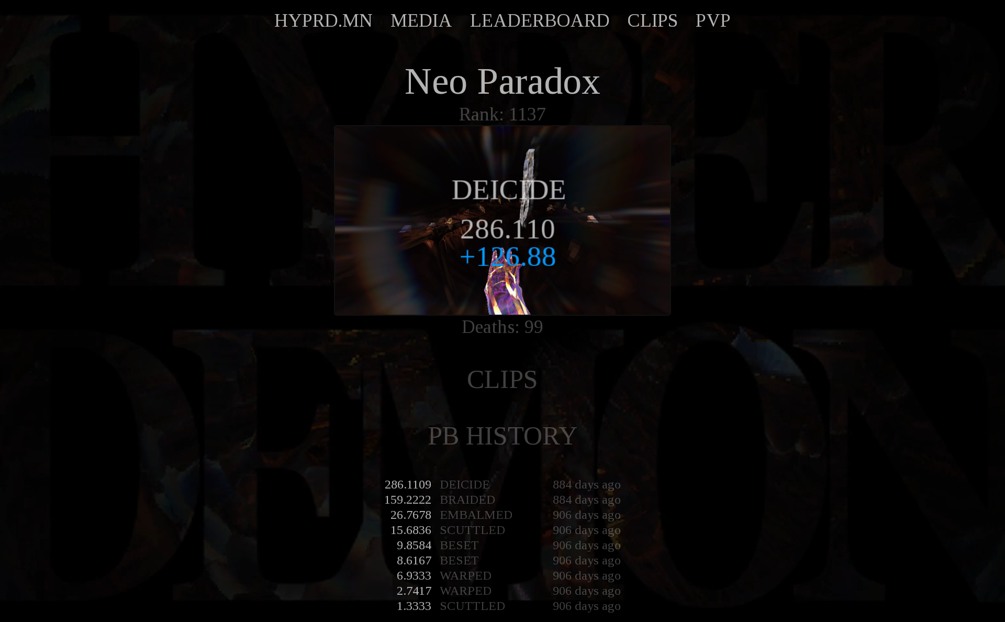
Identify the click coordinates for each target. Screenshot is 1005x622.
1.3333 (414, 606)
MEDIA (421, 20)
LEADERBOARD (540, 20)
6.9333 (414, 575)
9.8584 (414, 545)
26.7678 (410, 514)
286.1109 (408, 484)
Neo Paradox (502, 81)
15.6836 (410, 530)
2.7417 (414, 590)
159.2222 (407, 499)
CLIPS (653, 20)
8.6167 (414, 560)
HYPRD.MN (323, 20)
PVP (713, 20)
